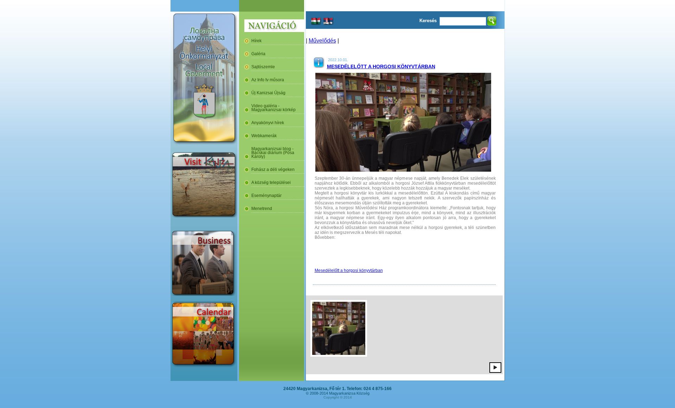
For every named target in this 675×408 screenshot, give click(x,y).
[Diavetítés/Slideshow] (495, 367)
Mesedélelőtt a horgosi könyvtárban (381, 66)
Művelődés (322, 41)
